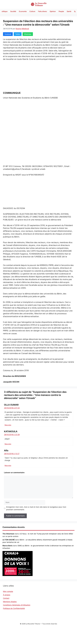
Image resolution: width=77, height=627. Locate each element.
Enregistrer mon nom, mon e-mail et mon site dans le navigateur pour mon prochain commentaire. (36, 508)
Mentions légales (10, 602)
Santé (69, 11)
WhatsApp (27, 34)
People (61, 11)
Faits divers (42, 11)
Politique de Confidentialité (14, 608)
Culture (32, 11)
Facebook (8, 34)
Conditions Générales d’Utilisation (16, 605)
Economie (23, 11)
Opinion (53, 11)
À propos (6, 595)
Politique (4, 11)
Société (13, 11)
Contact (6, 598)
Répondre (8, 425)
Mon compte (8, 591)
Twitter (17, 34)
